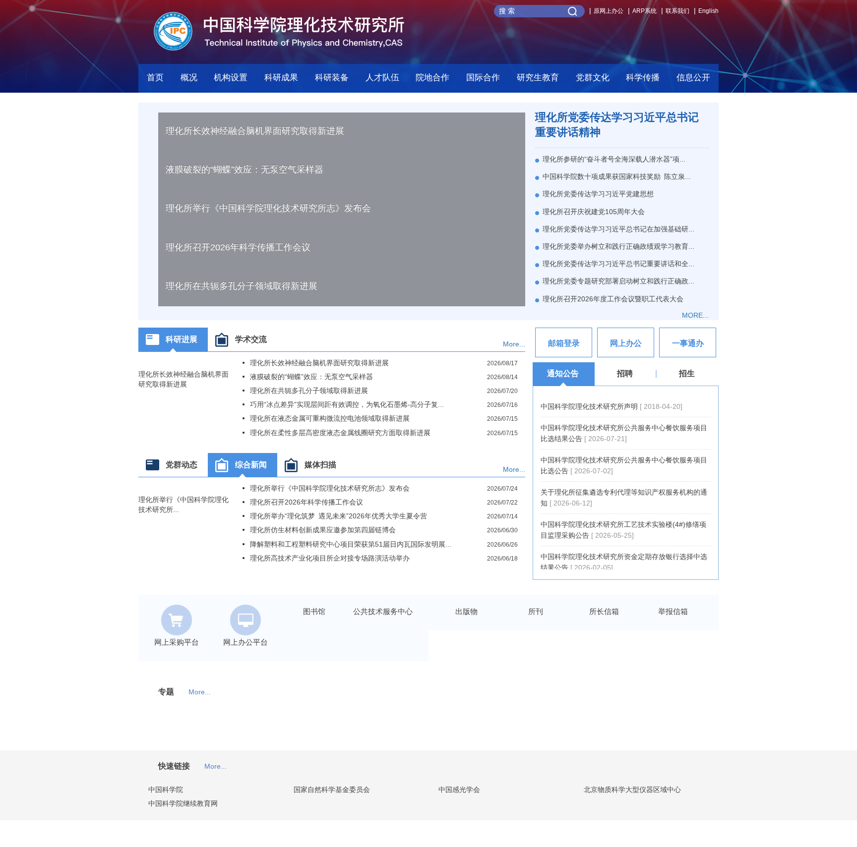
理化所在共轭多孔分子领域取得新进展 (241, 286)
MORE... (695, 315)
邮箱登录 (564, 343)
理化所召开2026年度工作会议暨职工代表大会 (613, 299)
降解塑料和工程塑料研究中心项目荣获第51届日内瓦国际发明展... (350, 544)
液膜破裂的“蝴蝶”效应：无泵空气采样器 (244, 169)
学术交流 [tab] (251, 339)
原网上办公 (608, 10)
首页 (155, 77)
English (708, 10)
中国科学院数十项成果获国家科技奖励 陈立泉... (617, 176)
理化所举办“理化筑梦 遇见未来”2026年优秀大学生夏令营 (338, 516)
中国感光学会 (459, 789)
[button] (331, 80)
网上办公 (626, 343)
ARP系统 (644, 10)
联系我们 (677, 10)
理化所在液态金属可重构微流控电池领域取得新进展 (330, 418)
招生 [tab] (687, 373)
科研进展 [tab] (181, 339)
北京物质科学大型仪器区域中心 (632, 789)
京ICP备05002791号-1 (515, 842)
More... (514, 344)
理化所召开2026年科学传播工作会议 (238, 247)
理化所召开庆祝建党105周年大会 (594, 212)
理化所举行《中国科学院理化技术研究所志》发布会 (268, 208)
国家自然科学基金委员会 (332, 789)
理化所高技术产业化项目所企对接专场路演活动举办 (330, 558)
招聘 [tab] (625, 373)
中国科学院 (165, 789)
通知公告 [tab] (563, 373)
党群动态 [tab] (181, 464)
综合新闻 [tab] (251, 464)
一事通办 (688, 343)
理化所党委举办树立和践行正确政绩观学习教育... (618, 246)
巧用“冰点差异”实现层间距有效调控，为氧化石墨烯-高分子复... (347, 404)
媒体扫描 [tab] (320, 464)
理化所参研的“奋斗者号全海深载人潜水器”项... (614, 159)
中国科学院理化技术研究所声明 (590, 406)
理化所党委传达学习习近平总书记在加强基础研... (618, 229)
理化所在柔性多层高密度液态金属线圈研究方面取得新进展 (340, 433)
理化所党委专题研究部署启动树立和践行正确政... (618, 281)
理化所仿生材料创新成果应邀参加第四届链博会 (323, 530)
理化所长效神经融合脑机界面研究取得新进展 (255, 131)
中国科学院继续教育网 (183, 803)
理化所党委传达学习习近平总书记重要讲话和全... (618, 264)
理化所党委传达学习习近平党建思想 (598, 194)
